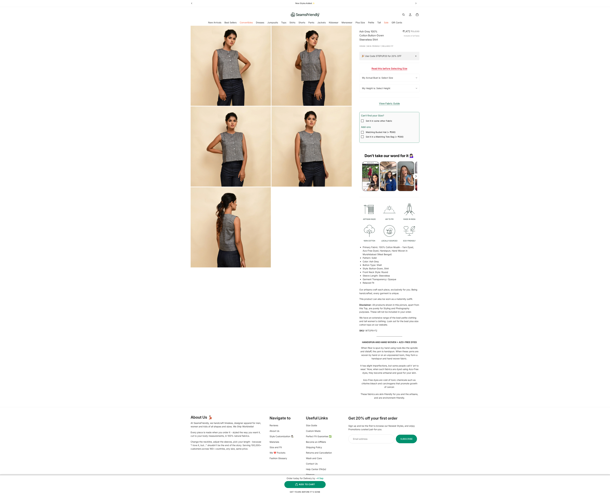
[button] (370, 176)
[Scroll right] (416, 176)
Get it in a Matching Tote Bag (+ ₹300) (384, 136)
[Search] (403, 14)
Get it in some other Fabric (379, 121)
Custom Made (313, 431)
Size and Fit (276, 447)
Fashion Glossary (278, 458)
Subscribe (406, 439)
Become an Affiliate (316, 441)
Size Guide (311, 425)
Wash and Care (314, 458)
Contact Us (312, 463)
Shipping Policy (314, 447)
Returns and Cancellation (319, 452)
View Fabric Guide (389, 103)
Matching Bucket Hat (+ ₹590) (381, 132)
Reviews (274, 425)
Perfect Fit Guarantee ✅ (319, 436)
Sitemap (310, 474)
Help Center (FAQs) (316, 469)
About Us (274, 431)
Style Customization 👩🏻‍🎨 (282, 436)
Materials (274, 441)
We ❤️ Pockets (277, 452)
